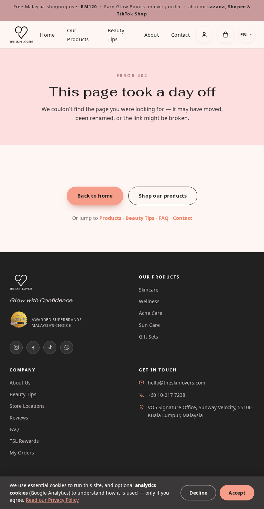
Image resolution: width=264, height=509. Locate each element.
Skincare (148, 289)
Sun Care (149, 325)
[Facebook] (33, 347)
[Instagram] (16, 347)
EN (243, 35)
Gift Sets (148, 336)
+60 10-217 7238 (166, 395)
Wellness (149, 301)
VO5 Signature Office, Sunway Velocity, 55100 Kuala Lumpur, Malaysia (200, 411)
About (151, 34)
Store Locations (27, 406)
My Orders (22, 452)
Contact (180, 34)
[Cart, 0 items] (225, 34)
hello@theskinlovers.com (176, 382)
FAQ (163, 217)
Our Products (78, 35)
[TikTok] (49, 347)
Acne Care (150, 313)
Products (110, 217)
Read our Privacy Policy (52, 500)
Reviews (19, 417)
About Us (20, 382)
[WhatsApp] (66, 347)
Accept (237, 492)
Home (47, 34)
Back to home (95, 195)
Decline (198, 492)
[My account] (204, 34)
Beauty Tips (116, 35)
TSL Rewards (24, 441)
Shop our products (163, 195)
